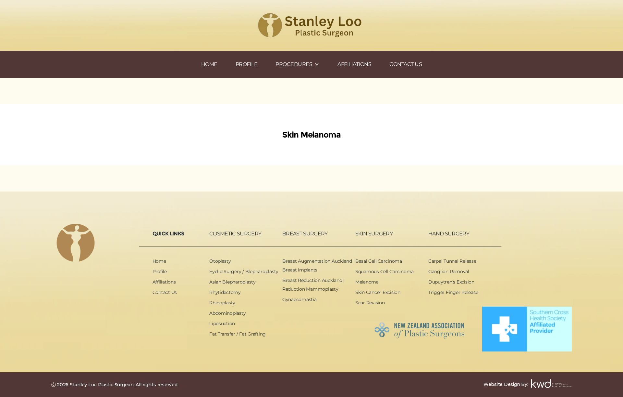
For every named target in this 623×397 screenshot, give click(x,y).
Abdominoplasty (227, 313)
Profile (160, 271)
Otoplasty (220, 261)
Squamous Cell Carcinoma (384, 271)
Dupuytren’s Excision (451, 282)
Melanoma (367, 282)
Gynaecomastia (299, 299)
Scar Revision (370, 303)
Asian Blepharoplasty (232, 282)
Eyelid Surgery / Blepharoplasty (243, 271)
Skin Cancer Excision (377, 292)
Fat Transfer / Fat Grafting (237, 334)
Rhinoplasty (222, 303)
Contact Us (165, 292)
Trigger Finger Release (453, 292)
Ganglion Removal (448, 271)
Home (159, 261)
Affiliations (164, 282)
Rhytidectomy (225, 292)
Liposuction (222, 323)
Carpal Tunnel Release (452, 261)
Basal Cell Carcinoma (378, 261)
